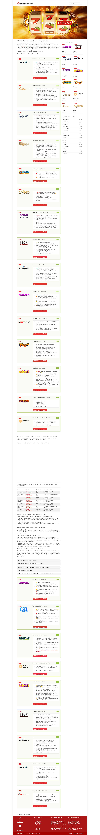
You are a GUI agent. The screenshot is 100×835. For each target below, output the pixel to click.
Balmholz (72, 153)
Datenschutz (75, 833)
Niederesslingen (72, 146)
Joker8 (38, 371)
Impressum (80, 833)
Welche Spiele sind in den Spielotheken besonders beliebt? (30, 563)
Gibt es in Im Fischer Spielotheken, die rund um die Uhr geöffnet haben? (33, 567)
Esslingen (72, 133)
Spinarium (38, 268)
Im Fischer (43, 59)
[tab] (38, 560)
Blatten (72, 151)
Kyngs (37, 144)
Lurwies (72, 148)
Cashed (38, 192)
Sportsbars (38, 825)
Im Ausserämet (72, 130)
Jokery (37, 242)
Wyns (37, 172)
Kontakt (70, 833)
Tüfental (72, 141)
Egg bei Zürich (72, 128)
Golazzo (37, 62)
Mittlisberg (72, 121)
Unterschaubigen (72, 123)
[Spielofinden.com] (25, 3)
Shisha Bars (38, 827)
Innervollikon (72, 119)
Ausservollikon (72, 135)
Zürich (24, 814)
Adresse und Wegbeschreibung (29, 492)
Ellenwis (72, 142)
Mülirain (72, 144)
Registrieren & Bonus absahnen (39, 78)
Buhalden (72, 139)
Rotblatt (72, 149)
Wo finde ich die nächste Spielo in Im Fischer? (27, 560)
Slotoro (38, 295)
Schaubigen (72, 124)
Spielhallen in (19, 814)
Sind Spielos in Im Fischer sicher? (25, 570)
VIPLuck (37, 115)
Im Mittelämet (72, 126)
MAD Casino (38, 215)
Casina (37, 89)
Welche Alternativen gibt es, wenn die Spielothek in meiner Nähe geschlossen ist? (35, 573)
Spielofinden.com (26, 46)
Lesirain (72, 137)
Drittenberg (72, 132)
